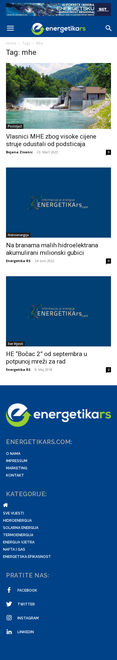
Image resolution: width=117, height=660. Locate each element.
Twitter (26, 604)
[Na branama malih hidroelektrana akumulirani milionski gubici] (58, 202)
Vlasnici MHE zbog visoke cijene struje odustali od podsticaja (51, 140)
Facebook (27, 590)
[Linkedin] (9, 632)
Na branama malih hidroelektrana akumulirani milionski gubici (52, 249)
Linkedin (25, 632)
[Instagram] (9, 618)
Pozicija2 (15, 126)
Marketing (16, 468)
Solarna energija (20, 528)
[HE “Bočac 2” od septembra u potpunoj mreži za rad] (58, 311)
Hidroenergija (18, 235)
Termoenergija (18, 535)
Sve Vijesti (15, 344)
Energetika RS (18, 260)
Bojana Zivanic (19, 152)
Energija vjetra (18, 542)
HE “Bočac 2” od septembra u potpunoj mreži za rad (46, 357)
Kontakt (15, 475)
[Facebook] (9, 590)
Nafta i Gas (14, 549)
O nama (13, 454)
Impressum (16, 461)
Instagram (28, 618)
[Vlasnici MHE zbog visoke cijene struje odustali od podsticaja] (58, 96)
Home (11, 43)
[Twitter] (9, 604)
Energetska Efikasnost (27, 557)
